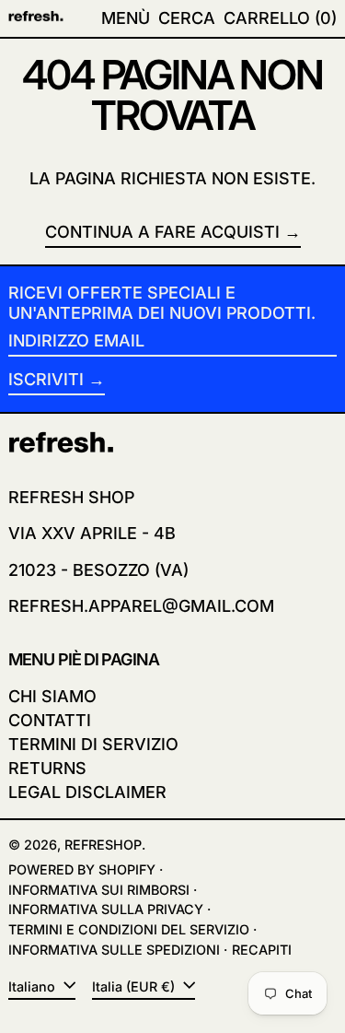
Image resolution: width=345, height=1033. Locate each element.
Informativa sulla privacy (105, 909)
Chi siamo (52, 696)
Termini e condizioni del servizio (128, 929)
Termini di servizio (93, 744)
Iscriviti (46, 379)
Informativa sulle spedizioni (114, 949)
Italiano (33, 986)
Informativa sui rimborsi (99, 890)
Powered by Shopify (81, 869)
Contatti (49, 720)
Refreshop (103, 844)
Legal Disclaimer (87, 792)
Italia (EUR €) (135, 986)
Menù (125, 18)
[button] (186, 18)
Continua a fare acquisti (162, 231)
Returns (47, 768)
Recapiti (262, 949)
